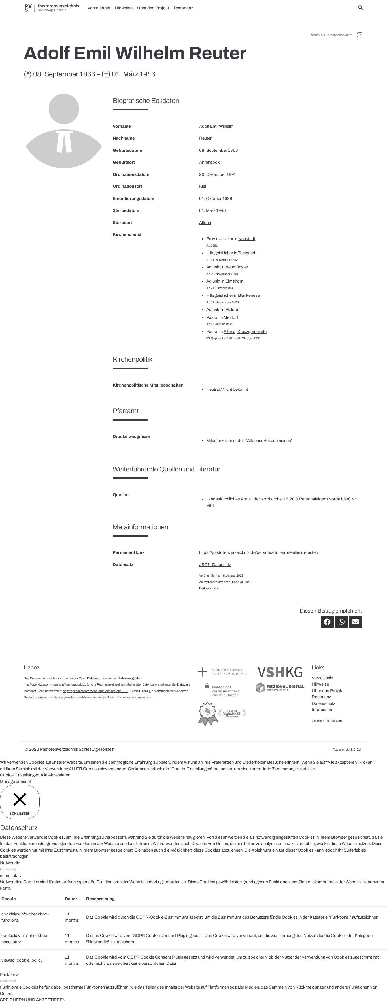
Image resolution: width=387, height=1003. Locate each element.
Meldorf (232, 309)
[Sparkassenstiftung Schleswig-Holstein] (222, 696)
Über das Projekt (153, 8)
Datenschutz (323, 703)
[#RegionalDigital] (280, 692)
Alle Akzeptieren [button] (55, 775)
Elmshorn (234, 281)
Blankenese (249, 295)
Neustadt (246, 238)
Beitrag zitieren (209, 588)
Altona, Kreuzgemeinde (245, 331)
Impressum (322, 709)
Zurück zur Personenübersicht (331, 35)
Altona (205, 222)
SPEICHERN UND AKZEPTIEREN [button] (33, 1000)
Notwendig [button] (10, 863)
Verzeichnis (99, 8)
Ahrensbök (209, 162)
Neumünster (236, 267)
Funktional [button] (9, 974)
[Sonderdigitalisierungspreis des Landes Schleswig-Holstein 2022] (222, 726)
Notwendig (8, 869)
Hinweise (124, 8)
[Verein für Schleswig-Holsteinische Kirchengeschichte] (280, 679)
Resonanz (184, 8)
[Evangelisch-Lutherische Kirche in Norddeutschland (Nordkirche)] (222, 679)
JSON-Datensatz (215, 564)
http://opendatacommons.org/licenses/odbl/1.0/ (56, 684)
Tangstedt (247, 253)
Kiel (202, 186)
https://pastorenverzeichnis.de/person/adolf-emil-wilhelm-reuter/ (258, 552)
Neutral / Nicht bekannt (227, 389)
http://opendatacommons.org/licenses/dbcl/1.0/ (95, 691)
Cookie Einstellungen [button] (19, 775)
